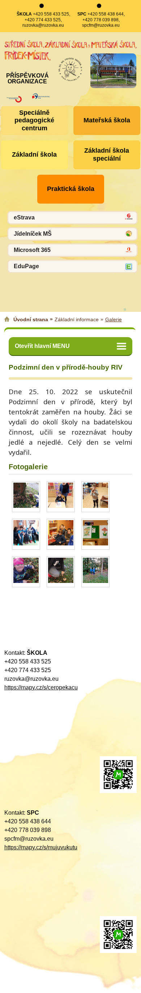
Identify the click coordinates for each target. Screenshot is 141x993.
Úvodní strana (30, 319)
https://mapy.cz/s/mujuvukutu (40, 847)
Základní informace (77, 319)
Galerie (113, 319)
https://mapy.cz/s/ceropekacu (41, 687)
